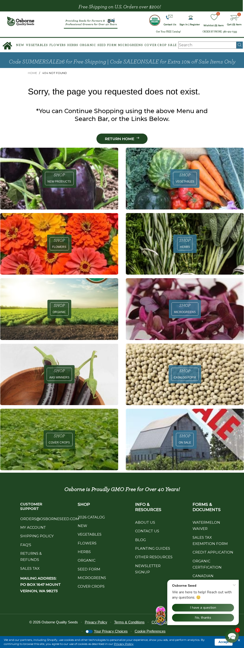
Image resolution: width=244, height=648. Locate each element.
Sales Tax (30, 568)
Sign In (184, 24)
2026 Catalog (91, 517)
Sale (172, 45)
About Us (145, 522)
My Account (33, 527)
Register (195, 24)
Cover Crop (155, 45)
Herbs (72, 45)
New (20, 45)
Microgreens (130, 45)
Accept (224, 642)
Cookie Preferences (150, 631)
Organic (88, 45)
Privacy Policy (123, 644)
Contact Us (147, 531)
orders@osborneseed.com (49, 519)
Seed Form (107, 45)
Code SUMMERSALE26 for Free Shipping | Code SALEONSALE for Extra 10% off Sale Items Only (122, 62)
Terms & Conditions (129, 622)
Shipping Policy (37, 536)
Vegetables (37, 45)
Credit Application (213, 552)
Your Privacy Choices (111, 631)
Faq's (25, 545)
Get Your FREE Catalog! (168, 32)
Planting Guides (152, 548)
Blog (140, 540)
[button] (232, 636)
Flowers (57, 45)
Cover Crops (91, 586)
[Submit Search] (239, 45)
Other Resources (154, 557)
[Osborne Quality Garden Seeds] (21, 21)
